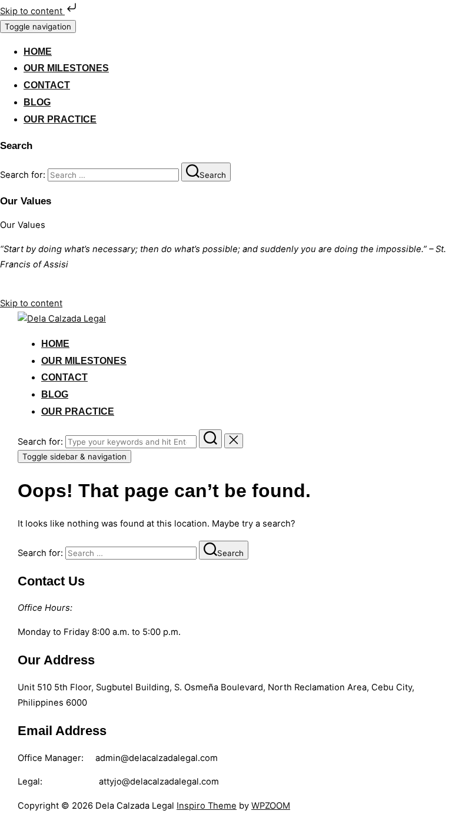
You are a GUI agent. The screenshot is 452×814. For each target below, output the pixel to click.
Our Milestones (66, 68)
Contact (47, 85)
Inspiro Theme (207, 805)
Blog (37, 102)
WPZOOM (270, 805)
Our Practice (60, 119)
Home (38, 52)
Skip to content (32, 11)
